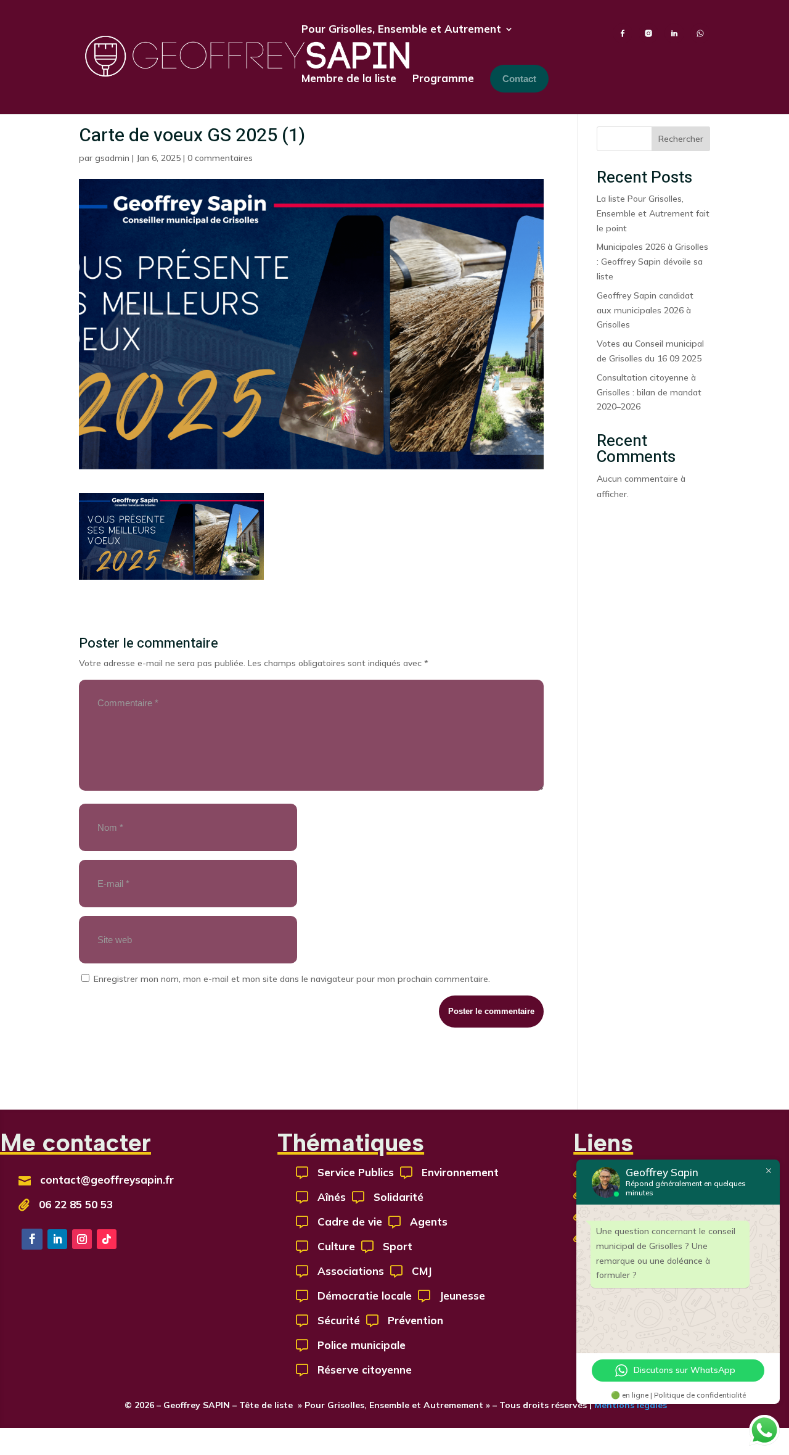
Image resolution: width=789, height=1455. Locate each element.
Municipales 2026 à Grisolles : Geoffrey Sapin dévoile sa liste (652, 261)
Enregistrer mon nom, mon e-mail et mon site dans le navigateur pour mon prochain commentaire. (292, 978)
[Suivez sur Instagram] (82, 1239)
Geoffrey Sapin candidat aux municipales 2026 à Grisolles (645, 310)
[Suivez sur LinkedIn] (57, 1239)
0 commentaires (220, 157)
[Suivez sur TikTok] (107, 1239)
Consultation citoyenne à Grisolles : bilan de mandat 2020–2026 (649, 392)
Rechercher (680, 138)
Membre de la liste (348, 78)
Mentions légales (629, 1405)
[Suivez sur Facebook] (32, 1239)
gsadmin (112, 157)
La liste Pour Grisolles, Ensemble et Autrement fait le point (653, 213)
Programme (443, 78)
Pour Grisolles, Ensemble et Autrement (401, 28)
